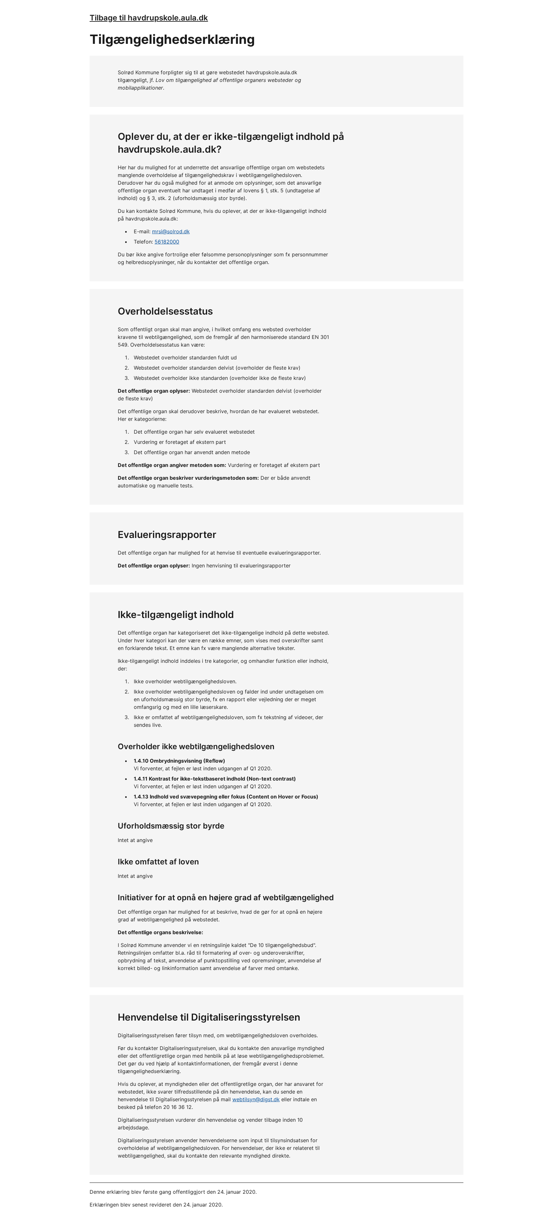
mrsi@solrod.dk (171, 231)
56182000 (167, 241)
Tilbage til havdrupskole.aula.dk (149, 17)
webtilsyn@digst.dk (256, 1099)
